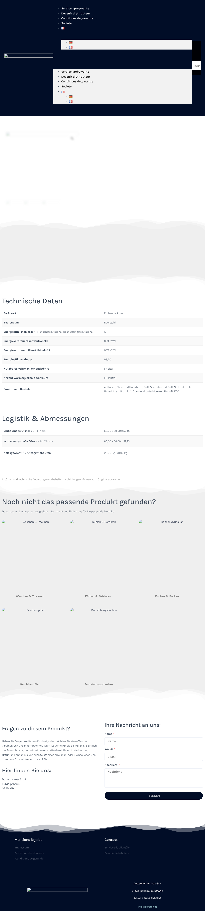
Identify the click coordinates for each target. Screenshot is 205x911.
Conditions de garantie (77, 18)
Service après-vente (75, 71)
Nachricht (111, 765)
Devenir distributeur (75, 76)
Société (66, 23)
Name (109, 734)
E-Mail (109, 749)
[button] (122, 58)
